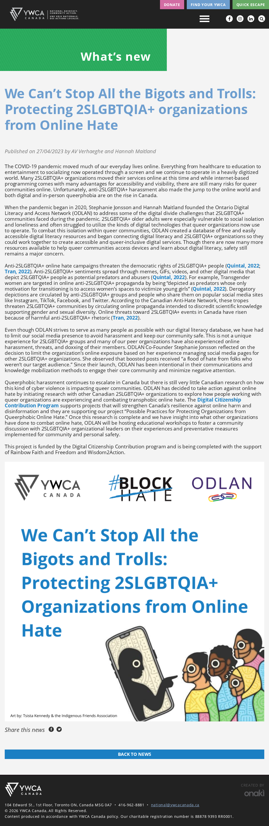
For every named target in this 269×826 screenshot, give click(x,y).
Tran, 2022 (17, 271)
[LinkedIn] (250, 18)
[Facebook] (229, 18)
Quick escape (250, 4)
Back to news (134, 754)
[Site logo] (44, 14)
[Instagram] (240, 18)
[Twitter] (59, 729)
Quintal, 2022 (243, 265)
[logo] (23, 789)
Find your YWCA (208, 4)
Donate (172, 4)
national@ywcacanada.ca (175, 804)
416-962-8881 (131, 804)
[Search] (261, 18)
